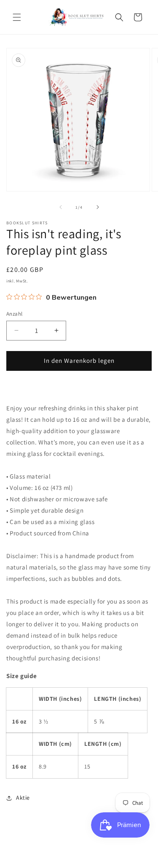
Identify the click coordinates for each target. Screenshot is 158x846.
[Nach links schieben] (60, 207)
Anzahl (14, 313)
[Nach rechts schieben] (97, 207)
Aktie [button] (23, 797)
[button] (17, 17)
